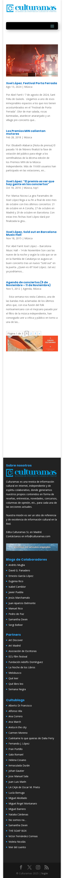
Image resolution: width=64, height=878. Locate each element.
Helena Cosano (17, 760)
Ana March (15, 721)
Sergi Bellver (16, 625)
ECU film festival (18, 656)
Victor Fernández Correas (23, 836)
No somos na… (17, 820)
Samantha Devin (18, 619)
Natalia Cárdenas (18, 814)
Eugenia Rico (16, 581)
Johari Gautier (16, 770)
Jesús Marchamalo (19, 597)
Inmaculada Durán (19, 765)
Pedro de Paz (16, 614)
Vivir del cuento (17, 847)
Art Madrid (15, 645)
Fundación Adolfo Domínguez (26, 662)
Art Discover (16, 640)
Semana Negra (17, 689)
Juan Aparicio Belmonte (22, 603)
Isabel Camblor (17, 586)
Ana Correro (16, 716)
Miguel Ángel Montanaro (23, 803)
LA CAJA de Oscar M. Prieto (24, 787)
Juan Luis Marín (17, 781)
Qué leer (13, 678)
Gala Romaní (16, 754)
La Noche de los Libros (22, 667)
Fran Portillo (16, 749)
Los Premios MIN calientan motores (26, 132)
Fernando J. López (19, 743)
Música (28, 86)
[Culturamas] (32, 477)
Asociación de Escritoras (23, 651)
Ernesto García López (21, 576)
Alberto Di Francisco (20, 705)
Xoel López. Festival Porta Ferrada (31, 83)
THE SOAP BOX (17, 830)
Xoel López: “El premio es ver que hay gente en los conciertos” (30, 182)
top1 (36, 187)
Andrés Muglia (17, 565)
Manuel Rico (16, 608)
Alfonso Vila (15, 711)
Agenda (27, 288)
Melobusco (15, 672)
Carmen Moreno (18, 732)
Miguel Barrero (17, 809)
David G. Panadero (19, 570)
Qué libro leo (16, 683)
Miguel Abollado (18, 798)
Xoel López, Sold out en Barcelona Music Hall (31, 233)
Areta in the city (17, 727)
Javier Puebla (16, 592)
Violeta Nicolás (17, 841)
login (44, 873)
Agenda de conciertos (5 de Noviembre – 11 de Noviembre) (28, 283)
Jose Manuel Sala (18, 776)
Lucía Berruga (17, 792)
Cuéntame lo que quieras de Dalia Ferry (31, 738)
